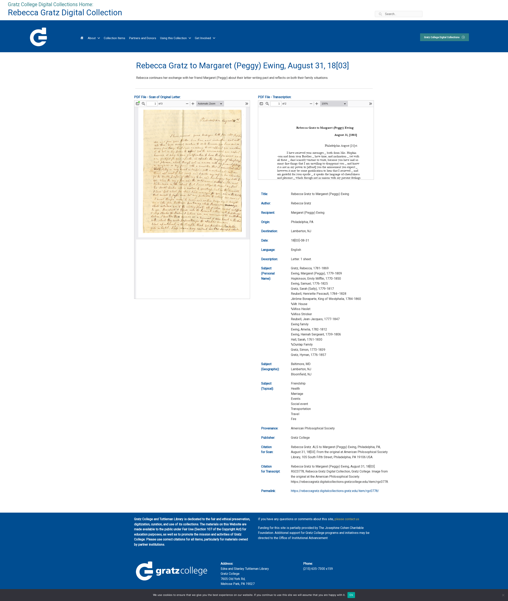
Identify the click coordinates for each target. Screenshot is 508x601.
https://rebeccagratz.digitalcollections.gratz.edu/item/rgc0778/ (335, 491)
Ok (351, 594)
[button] (444, 37)
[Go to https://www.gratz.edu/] (38, 36)
